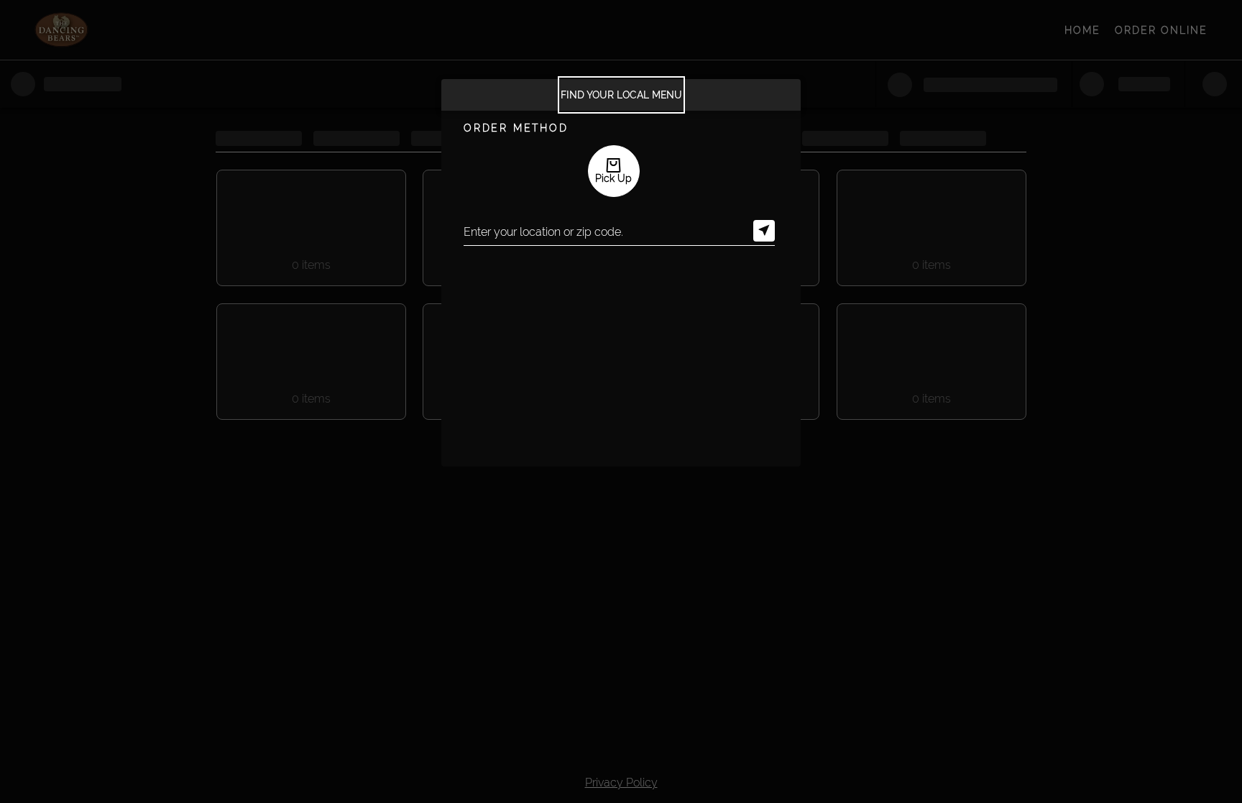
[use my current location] (764, 231)
